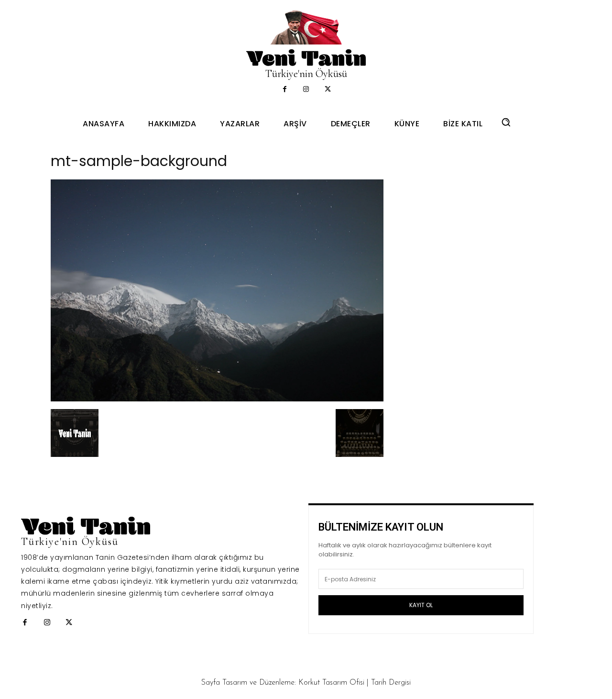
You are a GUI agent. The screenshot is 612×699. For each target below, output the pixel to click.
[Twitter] (327, 89)
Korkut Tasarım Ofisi (331, 683)
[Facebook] (284, 89)
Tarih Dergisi (391, 683)
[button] (505, 122)
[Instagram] (306, 89)
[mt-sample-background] (217, 398)
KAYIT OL (421, 605)
